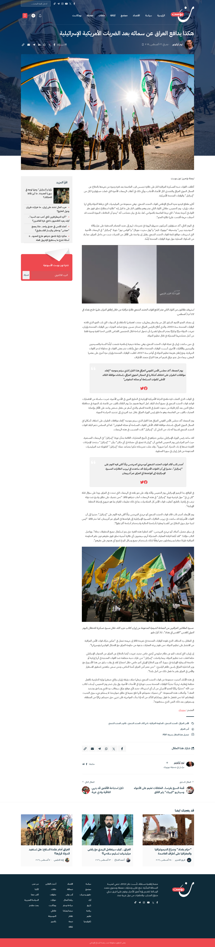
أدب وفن (69, 894)
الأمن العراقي (184, 723)
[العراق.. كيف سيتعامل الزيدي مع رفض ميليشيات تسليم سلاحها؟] (107, 829)
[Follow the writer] (167, 762)
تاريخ (89, 905)
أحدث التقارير (50, 883)
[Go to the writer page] (190, 764)
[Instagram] (62, 3)
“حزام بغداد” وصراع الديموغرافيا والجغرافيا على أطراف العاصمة (173, 851)
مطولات (53, 894)
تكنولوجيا (87, 921)
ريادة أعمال (68, 900)
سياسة (148, 15)
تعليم (89, 916)
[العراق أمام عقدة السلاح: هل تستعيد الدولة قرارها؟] (46, 829)
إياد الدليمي (59, 860)
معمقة (90, 15)
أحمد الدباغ (119, 860)
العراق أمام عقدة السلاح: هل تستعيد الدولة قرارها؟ (49, 851)
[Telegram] (58, 3)
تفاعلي (53, 910)
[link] (146, 388)
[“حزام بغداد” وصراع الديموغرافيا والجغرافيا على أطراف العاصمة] (168, 829)
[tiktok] (135, 903)
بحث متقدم (34, 905)
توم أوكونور (177, 44)
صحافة (70, 889)
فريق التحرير (180, 860)
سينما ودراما (68, 910)
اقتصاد (136, 15)
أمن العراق (184, 729)
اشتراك (26, 275)
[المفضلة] (25, 15)
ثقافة (112, 15)
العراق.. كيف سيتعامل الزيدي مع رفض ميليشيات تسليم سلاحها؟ (109, 851)
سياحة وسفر (68, 905)
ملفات (102, 15)
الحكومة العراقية (156, 723)
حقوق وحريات (85, 894)
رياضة (88, 910)
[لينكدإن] (83, 764)
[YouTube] (66, 3)
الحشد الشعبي (171, 723)
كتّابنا (37, 889)
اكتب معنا (35, 894)
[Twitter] (70, 3)
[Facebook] (74, 3)
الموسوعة (52, 916)
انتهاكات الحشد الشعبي (138, 723)
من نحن (35, 883)
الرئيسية (161, 15)
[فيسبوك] (86, 764)
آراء (90, 900)
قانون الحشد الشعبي (117, 723)
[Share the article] (54, 45)
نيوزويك (182, 710)
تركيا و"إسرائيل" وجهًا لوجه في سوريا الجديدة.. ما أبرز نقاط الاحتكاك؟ (38, 193)
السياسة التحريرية (31, 900)
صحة (71, 921)
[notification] (40, 16)
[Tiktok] (55, 3)
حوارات (53, 900)
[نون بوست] (182, 15)
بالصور (53, 921)
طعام (71, 916)
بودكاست (76, 15)
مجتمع (124, 15)
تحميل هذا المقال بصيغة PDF (176, 734)
